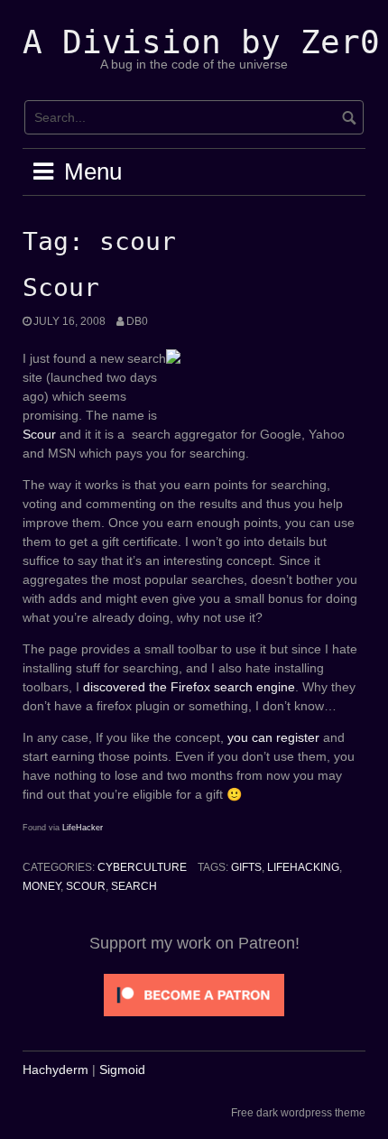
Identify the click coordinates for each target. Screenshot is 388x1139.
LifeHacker (82, 827)
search (134, 886)
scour (86, 886)
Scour (61, 287)
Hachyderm (55, 1069)
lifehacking (303, 867)
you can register (273, 737)
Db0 (137, 321)
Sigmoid (122, 1069)
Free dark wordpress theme (298, 1113)
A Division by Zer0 (201, 41)
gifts (246, 867)
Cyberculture (142, 867)
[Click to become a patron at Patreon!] (194, 993)
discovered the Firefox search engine (189, 687)
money (41, 886)
